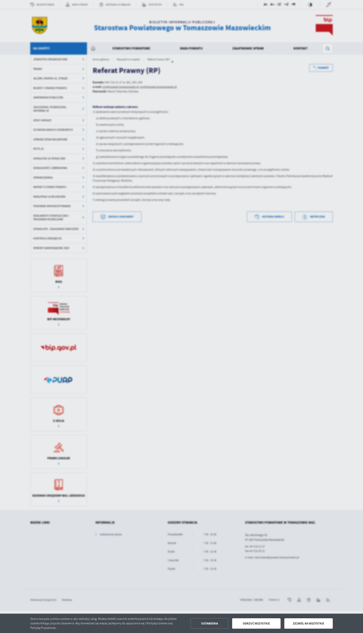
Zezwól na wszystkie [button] (308, 623)
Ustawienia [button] (209, 623)
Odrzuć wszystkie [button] (256, 623)
